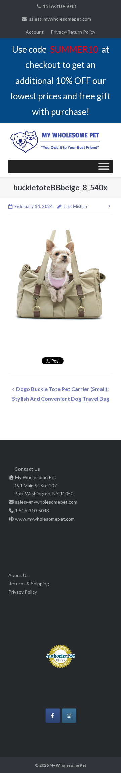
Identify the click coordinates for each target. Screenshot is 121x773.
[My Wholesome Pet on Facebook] (52, 715)
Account (35, 32)
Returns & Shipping (28, 583)
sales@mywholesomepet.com (60, 19)
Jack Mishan (75, 206)
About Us (18, 575)
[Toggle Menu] (103, 166)
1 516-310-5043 (32, 510)
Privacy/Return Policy (73, 32)
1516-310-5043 (59, 6)
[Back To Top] (104, 757)
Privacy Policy (22, 592)
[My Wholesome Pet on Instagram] (69, 715)
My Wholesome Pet (67, 765)
